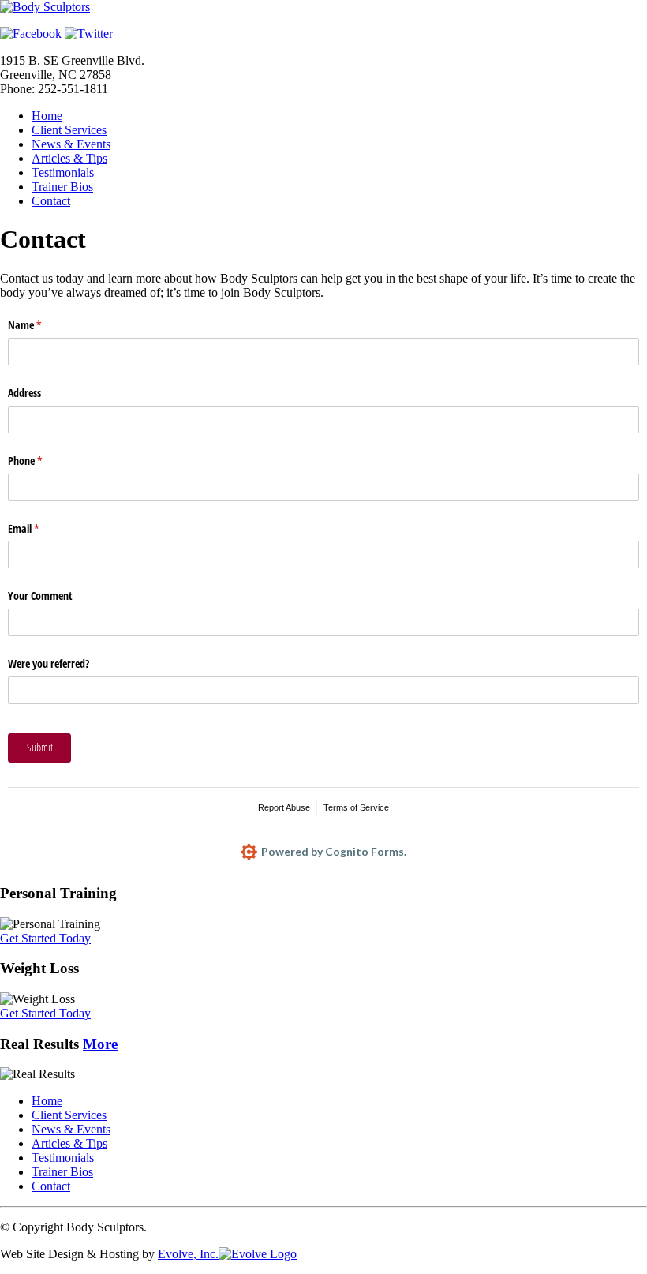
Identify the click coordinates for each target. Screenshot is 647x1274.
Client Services (69, 130)
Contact (51, 201)
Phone (43, 460)
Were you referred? (48, 663)
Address (24, 392)
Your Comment (40, 595)
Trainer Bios (62, 186)
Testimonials (63, 172)
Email (42, 528)
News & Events (71, 144)
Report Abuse (284, 807)
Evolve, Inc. (188, 1254)
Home (47, 115)
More (100, 1044)
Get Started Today (45, 938)
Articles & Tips (69, 158)
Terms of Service (356, 807)
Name (43, 324)
